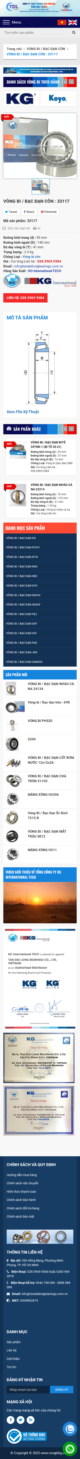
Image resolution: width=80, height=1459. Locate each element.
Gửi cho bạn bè (19, 228)
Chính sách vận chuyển (22, 1183)
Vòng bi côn (31, 257)
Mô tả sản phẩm (27, 318)
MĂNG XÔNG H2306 (43, 795)
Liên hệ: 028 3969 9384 (25, 298)
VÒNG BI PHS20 (40, 721)
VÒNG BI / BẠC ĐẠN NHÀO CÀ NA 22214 (51, 487)
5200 (32, 739)
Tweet (12, 212)
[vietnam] (62, 22)
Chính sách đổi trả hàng (23, 1208)
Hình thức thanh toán (21, 1191)
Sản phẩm (14, 1342)
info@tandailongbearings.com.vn (45, 1294)
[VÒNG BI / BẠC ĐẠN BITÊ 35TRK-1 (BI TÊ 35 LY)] (17, 450)
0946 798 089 (45, 1283)
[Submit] (74, 33)
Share (30, 212)
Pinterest (50, 212)
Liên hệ (11, 1350)
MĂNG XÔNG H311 (42, 850)
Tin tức (11, 1367)
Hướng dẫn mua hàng (22, 1175)
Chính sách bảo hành (21, 1200)
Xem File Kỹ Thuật (23, 411)
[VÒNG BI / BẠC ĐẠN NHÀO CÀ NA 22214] (17, 495)
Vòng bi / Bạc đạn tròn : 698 (49, 702)
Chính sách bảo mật (20, 1216)
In (39, 228)
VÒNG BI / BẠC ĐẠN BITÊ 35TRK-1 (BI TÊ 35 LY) (48, 445)
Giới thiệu (13, 1359)
